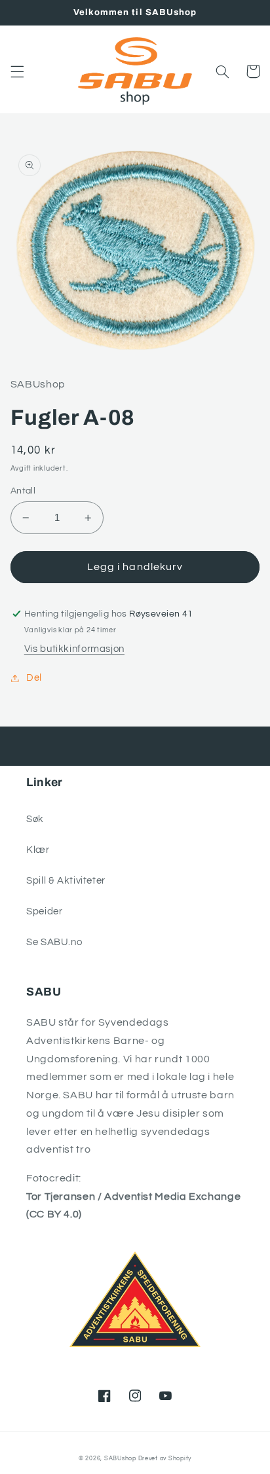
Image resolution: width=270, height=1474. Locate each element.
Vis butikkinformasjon (74, 649)
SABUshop (120, 1459)
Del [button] (34, 678)
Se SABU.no (54, 942)
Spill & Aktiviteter (66, 881)
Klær (38, 850)
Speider (44, 911)
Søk (35, 819)
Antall (23, 490)
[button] (17, 71)
